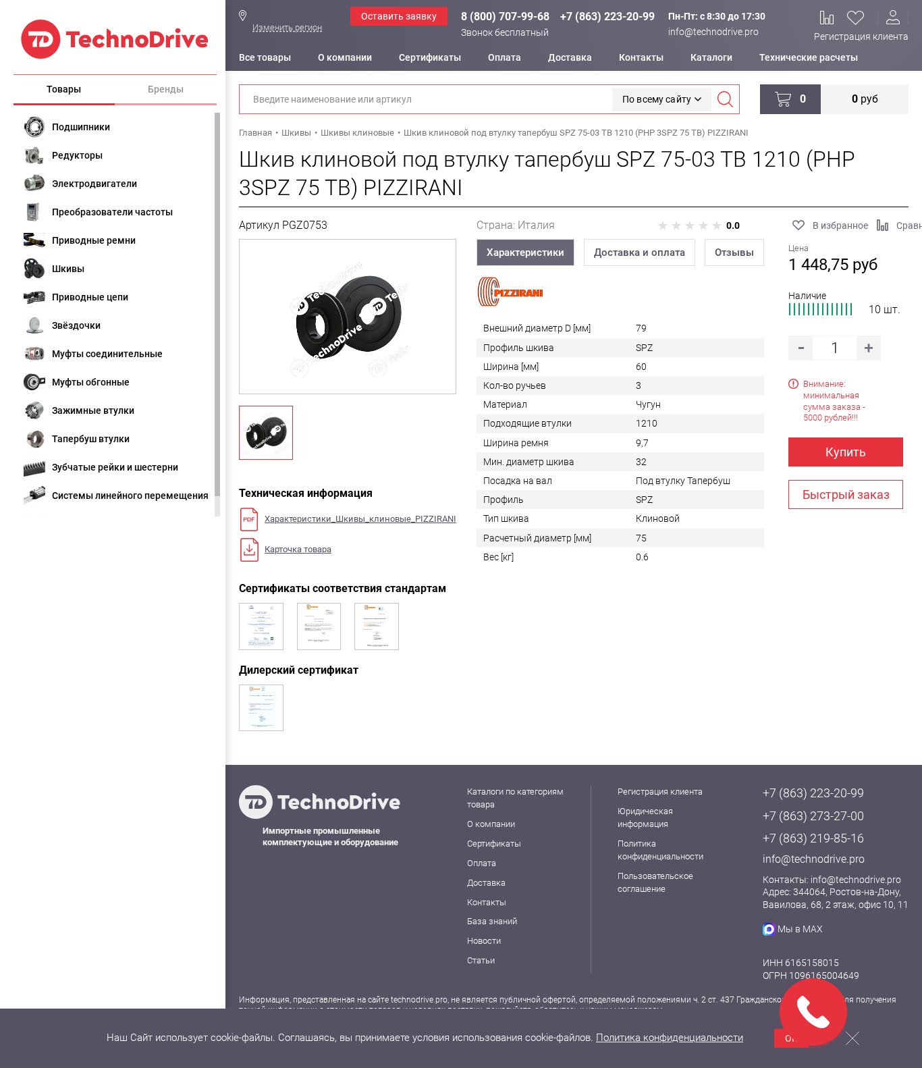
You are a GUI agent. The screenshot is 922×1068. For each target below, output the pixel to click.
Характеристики (525, 252)
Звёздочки (76, 325)
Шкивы (68, 268)
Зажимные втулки (93, 410)
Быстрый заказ (846, 494)
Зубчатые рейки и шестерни (115, 467)
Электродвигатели (94, 183)
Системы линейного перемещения (130, 495)
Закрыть (852, 1038)
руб (865, 98)
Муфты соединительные (107, 353)
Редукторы (77, 155)
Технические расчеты (808, 57)
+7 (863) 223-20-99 (607, 16)
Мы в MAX (800, 929)
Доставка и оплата (639, 252)
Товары (64, 89)
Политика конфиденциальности (669, 1038)
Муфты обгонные (91, 382)
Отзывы (734, 252)
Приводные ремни (94, 240)
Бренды (166, 89)
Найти (725, 99)
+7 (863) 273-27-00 (813, 816)
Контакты (641, 57)
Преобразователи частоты (112, 212)
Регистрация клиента (861, 36)
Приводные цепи (90, 297)
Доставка (570, 57)
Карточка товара (298, 549)
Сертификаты (430, 57)
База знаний (492, 921)
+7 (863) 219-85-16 (813, 838)
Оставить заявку (399, 16)
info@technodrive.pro (713, 31)
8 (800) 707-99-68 (505, 16)
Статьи (481, 960)
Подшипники (81, 127)
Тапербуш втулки (91, 438)
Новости (484, 941)
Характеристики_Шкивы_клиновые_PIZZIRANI (360, 519)
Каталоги (711, 57)
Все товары (265, 57)
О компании (345, 57)
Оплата (504, 57)
